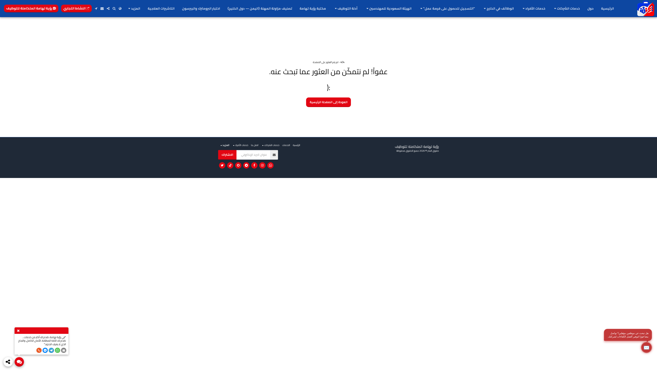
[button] (566, 8)
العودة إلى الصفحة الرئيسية (328, 102)
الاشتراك (227, 154)
